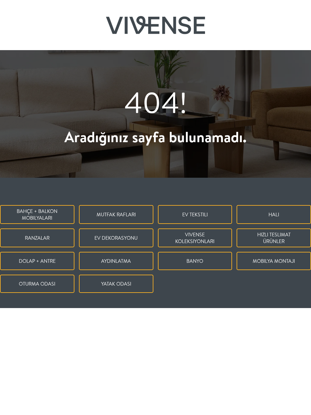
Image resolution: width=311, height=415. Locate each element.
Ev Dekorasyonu (116, 238)
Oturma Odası (37, 283)
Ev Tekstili (195, 214)
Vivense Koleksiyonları (194, 238)
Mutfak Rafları (116, 214)
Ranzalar (37, 238)
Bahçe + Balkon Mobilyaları (37, 214)
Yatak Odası (116, 283)
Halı (273, 214)
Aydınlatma (116, 261)
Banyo (194, 261)
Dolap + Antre (37, 261)
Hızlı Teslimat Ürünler (274, 238)
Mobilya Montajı (274, 261)
